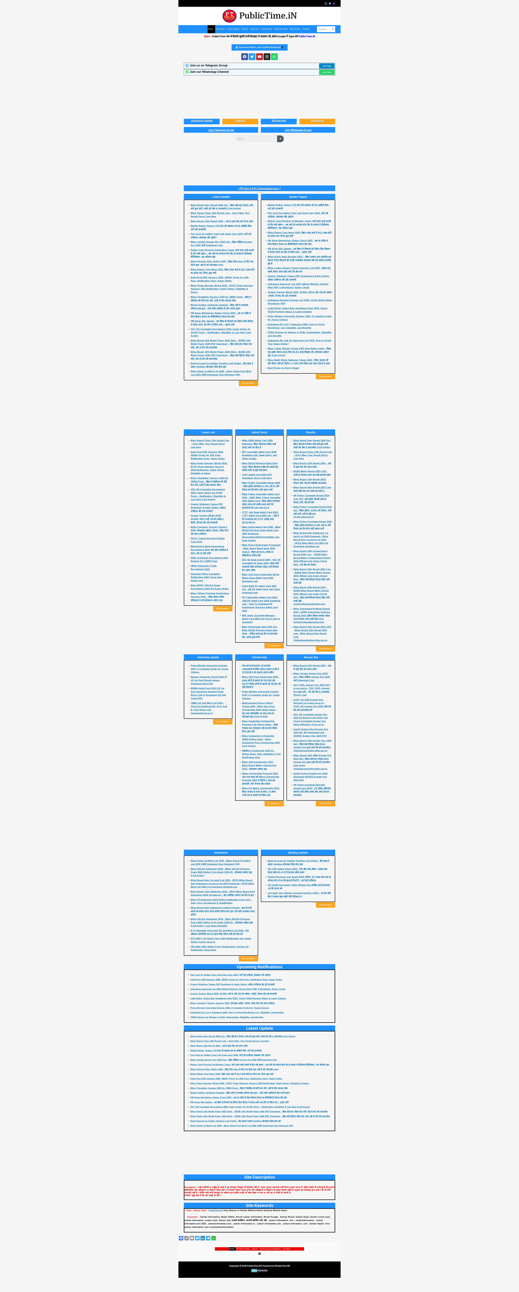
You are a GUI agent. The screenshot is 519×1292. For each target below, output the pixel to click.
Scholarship (279, 120)
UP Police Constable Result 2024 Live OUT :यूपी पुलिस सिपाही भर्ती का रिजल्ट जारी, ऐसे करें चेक (311, 498)
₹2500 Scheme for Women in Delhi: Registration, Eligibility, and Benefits (226, 1017)
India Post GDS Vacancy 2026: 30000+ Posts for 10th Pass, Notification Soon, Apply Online (208, 455)
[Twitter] (330, 3)
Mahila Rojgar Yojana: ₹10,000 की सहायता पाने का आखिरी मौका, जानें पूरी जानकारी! (226, 1050)
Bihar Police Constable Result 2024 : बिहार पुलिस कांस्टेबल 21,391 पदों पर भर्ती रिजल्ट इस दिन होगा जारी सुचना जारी (261, 486)
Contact (286, 1248)
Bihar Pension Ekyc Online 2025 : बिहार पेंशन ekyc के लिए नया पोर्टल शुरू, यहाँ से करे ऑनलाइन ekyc (234, 1069)
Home (231, 1248)
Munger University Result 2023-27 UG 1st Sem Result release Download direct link (209, 680)
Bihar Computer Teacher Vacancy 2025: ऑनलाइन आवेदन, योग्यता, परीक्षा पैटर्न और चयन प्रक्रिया (209, 530)
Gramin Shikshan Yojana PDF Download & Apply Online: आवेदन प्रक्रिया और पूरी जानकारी (208, 507)
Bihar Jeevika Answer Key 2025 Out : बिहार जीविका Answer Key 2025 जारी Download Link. (311, 677)
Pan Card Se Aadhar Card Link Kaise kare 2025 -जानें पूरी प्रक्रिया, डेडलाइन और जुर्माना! (230, 975)
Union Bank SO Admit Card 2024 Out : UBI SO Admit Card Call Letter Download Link (261, 589)
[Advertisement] (259, 97)
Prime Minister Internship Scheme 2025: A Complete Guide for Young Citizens (209, 669)
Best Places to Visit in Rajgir (283, 368)
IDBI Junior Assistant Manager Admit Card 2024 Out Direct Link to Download (261, 619)
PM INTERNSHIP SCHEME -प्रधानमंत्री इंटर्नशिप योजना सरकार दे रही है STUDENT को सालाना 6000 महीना (260, 669)
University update (202, 120)
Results (240, 120)
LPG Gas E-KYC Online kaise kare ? (259, 188)
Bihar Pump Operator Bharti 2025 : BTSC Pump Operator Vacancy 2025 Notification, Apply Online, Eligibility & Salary (222, 288)
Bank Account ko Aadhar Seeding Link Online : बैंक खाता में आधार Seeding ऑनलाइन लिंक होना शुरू (235, 1121)
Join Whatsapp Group (298, 130)
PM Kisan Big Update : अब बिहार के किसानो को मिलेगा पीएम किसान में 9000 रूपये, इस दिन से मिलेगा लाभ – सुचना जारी (239, 1102)
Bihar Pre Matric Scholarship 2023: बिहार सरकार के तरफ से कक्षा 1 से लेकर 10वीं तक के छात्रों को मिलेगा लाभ (261, 791)
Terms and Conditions (270, 1248)
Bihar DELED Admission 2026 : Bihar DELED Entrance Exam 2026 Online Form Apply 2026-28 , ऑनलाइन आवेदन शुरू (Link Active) (221, 872)
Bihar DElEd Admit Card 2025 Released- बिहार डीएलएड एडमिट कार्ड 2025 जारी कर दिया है (259, 444)
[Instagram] (334, 3)
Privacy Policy (243, 1248)
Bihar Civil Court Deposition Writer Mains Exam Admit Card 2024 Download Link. (261, 578)
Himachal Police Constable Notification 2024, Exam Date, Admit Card (207, 577)
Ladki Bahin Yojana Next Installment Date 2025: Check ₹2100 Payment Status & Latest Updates (238, 998)
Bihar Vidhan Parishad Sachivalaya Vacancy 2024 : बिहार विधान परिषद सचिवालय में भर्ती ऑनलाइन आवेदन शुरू (210, 596)
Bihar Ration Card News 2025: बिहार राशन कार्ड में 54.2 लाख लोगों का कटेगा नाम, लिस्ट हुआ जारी (231, 1074)
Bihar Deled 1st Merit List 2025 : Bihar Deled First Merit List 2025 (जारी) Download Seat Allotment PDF (242, 1126)
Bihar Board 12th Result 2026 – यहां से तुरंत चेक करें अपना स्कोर (222, 221)
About (255, 1248)
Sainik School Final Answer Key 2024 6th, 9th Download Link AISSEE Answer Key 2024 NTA (310, 732)
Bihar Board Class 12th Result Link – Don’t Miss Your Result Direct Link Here (210, 443)
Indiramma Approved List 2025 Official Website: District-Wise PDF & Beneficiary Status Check (237, 989)
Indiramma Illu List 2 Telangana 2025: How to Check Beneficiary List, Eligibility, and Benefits (237, 1012)
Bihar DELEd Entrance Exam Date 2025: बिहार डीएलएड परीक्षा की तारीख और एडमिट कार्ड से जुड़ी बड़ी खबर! (260, 466)
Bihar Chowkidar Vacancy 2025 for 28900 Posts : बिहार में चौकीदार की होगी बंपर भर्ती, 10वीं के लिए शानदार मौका (209, 481)
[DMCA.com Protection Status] (259, 1270)
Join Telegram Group (221, 130)
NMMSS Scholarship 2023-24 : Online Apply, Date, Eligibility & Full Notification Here (261, 754)
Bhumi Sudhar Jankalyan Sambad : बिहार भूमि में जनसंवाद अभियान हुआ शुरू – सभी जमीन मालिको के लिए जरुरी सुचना (240, 1093)
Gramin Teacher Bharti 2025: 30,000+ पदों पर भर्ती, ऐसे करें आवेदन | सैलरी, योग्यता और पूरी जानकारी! (207, 519)
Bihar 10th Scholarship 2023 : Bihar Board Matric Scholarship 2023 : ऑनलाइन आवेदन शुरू (259, 765)
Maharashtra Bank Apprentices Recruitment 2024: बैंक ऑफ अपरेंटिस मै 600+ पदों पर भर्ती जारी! (209, 549)
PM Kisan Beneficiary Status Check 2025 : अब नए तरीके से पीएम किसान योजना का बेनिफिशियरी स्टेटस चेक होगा (238, 1097)
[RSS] (259, 1254)
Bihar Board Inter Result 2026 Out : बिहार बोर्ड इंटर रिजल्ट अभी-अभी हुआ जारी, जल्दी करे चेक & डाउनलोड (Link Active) (312, 443)
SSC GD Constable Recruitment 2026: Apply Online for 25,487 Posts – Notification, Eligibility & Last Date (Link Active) (221, 332)
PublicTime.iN (268, 16)
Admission (317, 120)
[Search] (333, 29)
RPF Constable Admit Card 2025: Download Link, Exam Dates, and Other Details (259, 455)
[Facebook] (326, 3)
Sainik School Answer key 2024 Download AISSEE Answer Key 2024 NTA (310, 776)
